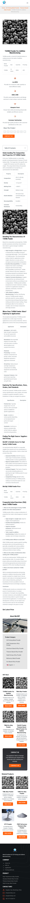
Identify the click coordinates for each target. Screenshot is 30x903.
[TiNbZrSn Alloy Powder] (8, 716)
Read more (8, 706)
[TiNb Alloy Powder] (21, 683)
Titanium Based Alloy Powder (14, 651)
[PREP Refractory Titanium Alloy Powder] (22, 815)
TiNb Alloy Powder (21, 691)
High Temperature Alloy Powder (13, 644)
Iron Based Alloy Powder (13, 661)
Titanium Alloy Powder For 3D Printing (8, 701)
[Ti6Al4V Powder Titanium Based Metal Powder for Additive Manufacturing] (21, 716)
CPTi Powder (8, 824)
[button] (5, 131)
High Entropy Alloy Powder (13, 655)
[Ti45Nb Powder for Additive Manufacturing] (8, 683)
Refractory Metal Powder (13, 658)
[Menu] (27, 3)
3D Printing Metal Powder (12, 8)
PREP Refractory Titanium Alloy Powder (22, 826)
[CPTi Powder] (8, 815)
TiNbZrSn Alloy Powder (8, 726)
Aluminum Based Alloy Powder (15, 648)
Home (3, 8)
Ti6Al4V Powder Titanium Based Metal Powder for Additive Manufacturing (21, 728)
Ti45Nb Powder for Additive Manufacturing (8, 693)
